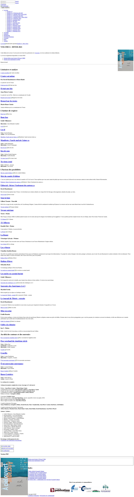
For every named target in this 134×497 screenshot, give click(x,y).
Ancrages (37, 53)
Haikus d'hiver (4, 258)
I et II (2, 126)
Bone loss (3, 114)
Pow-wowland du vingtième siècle (9, 337)
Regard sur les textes (6, 97)
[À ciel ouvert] (4, 6)
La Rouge (3, 231)
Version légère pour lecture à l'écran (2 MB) (14, 58)
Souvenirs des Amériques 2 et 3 (8, 282)
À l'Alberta (3, 219)
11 (28, 472)
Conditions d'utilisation (33, 495)
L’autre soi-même (5, 73)
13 (28, 476)
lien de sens (3, 147)
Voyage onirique (5, 207)
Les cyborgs (4, 244)
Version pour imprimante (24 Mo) (12, 59)
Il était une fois (4, 85)
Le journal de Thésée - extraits (8, 295)
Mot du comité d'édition (6, 173)
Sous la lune (4, 194)
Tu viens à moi (4, 158)
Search (17, 1)
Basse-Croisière (4, 371)
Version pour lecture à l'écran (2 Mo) (37, 459)
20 (28, 479)
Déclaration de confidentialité (47, 495)
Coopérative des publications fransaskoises (11, 440)
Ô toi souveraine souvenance (8, 360)
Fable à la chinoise (5, 321)
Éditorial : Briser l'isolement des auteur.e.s (11, 182)
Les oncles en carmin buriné (7, 270)
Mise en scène (4, 307)
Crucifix (3, 349)
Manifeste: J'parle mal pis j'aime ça (9, 137)
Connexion (3, 4)
